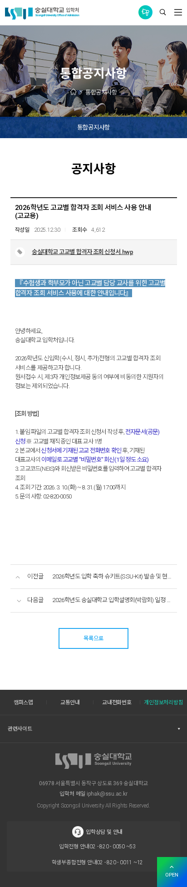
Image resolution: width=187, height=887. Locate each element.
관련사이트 (20, 729)
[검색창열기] (162, 13)
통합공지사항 (145, 12)
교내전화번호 (117, 702)
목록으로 (93, 638)
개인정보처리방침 (163, 702)
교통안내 (70, 702)
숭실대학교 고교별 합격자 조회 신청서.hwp (82, 252)
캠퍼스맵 (23, 702)
